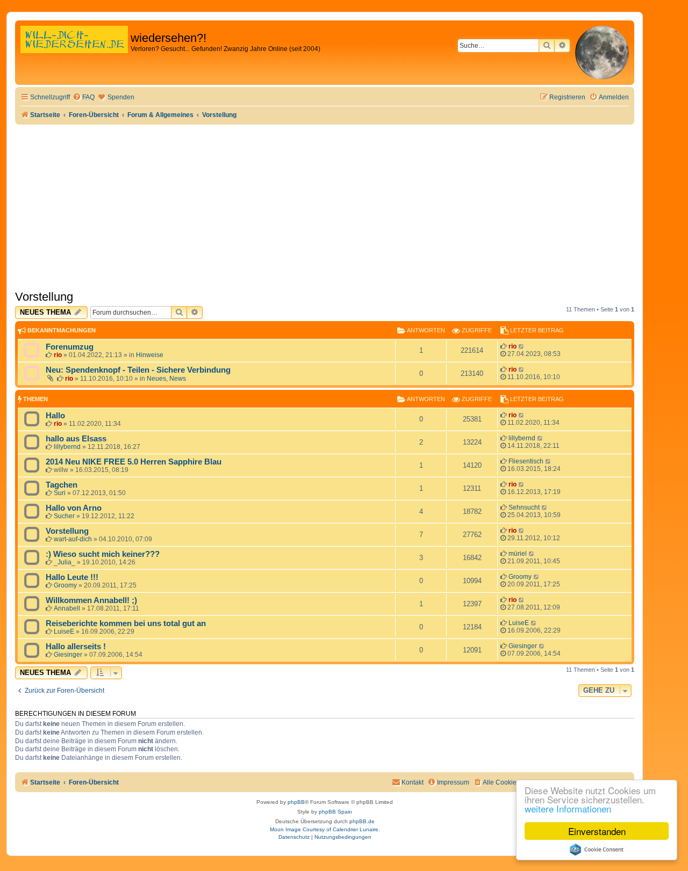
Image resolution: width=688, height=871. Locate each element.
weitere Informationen (568, 808)
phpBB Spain (335, 812)
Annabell (67, 608)
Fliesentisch (525, 461)
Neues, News (166, 378)
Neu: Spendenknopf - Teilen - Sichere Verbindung (138, 370)
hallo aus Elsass (76, 438)
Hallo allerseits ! (76, 646)
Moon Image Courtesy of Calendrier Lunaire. (325, 829)
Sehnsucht (524, 507)
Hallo (55, 415)
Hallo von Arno (74, 508)
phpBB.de (362, 821)
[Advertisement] (324, 205)
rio (58, 355)
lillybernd (67, 447)
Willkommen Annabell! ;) (91, 600)
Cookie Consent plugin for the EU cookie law (597, 849)
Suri (60, 493)
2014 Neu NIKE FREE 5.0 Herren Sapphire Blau (133, 462)
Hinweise (149, 355)
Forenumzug (70, 347)
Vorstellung (44, 296)
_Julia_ (64, 562)
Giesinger (68, 654)
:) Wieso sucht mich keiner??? (103, 554)
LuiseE (64, 631)
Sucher (64, 516)
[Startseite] (74, 50)
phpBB (296, 802)
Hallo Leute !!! (72, 577)
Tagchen (61, 485)
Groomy (65, 585)
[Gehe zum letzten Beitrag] (521, 346)
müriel (517, 553)
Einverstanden (597, 831)
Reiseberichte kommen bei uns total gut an (126, 623)
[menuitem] (84, 97)
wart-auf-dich (73, 539)
